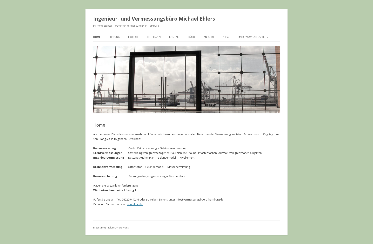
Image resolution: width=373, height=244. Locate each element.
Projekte (133, 37)
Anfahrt (209, 37)
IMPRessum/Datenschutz (253, 37)
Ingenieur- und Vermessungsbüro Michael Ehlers (154, 18)
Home (96, 37)
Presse (226, 37)
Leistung (114, 37)
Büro (191, 37)
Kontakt (174, 37)
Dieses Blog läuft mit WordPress (111, 227)
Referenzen (154, 37)
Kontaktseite (135, 204)
